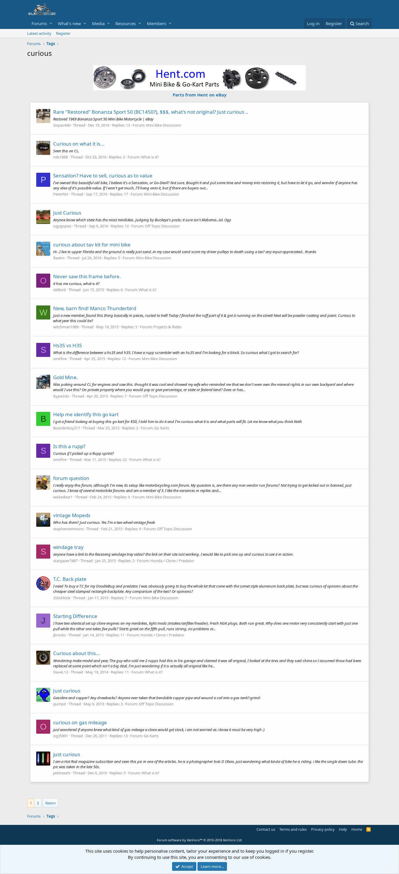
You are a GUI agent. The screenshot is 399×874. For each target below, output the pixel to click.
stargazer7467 (65, 560)
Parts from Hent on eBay (200, 95)
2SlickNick (61, 597)
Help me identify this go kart (86, 414)
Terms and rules (293, 829)
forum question (71, 478)
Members (156, 23)
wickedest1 (62, 497)
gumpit (59, 704)
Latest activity (39, 33)
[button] (51, 23)
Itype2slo (61, 396)
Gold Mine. (65, 377)
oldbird (59, 289)
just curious (66, 754)
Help (343, 829)
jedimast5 (61, 772)
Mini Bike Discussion (163, 125)
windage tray (68, 547)
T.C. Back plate (69, 579)
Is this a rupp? (69, 446)
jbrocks (59, 635)
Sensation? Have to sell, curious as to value (102, 175)
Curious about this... (76, 653)
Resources (125, 23)
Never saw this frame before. (87, 276)
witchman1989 (66, 326)
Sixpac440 (61, 125)
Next (49, 803)
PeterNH (60, 194)
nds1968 (60, 157)
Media (98, 23)
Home (356, 829)
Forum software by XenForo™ (199, 840)
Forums (39, 23)
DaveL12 (60, 672)
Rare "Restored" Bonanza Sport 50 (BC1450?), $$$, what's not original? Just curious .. (150, 111)
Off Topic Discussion (162, 226)
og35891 (60, 735)
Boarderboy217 (66, 428)
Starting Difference (75, 616)
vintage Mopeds (71, 515)
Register (63, 33)
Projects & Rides (167, 326)
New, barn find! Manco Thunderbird (94, 308)
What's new (69, 23)
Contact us (265, 829)
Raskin (59, 257)
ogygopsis (62, 226)
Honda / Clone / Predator (172, 560)
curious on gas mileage (80, 722)
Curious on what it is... (79, 143)
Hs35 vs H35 (67, 345)
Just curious (66, 690)
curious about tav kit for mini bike (92, 244)
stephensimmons (68, 528)
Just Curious (67, 212)
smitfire (60, 358)
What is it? (150, 157)
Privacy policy (323, 829)
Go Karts (161, 428)
